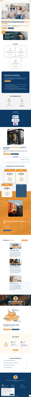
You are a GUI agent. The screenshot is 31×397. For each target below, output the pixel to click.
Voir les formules (10, 54)
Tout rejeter (8, 394)
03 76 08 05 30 (12, 387)
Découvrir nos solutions (20, 55)
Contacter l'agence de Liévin (15, 329)
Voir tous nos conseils (24, 240)
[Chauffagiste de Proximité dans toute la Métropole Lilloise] (4, 1)
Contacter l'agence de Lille (7, 329)
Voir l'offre (21, 35)
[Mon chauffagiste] (15, 377)
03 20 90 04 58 (12, 385)
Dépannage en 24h (11, 28)
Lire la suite (11, 257)
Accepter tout (11, 394)
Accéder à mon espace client (7, 230)
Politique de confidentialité (23, 387)
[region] (8, 392)
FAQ (20, 388)
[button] (10, 344)
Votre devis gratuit (4, 28)
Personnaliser (4, 394)
